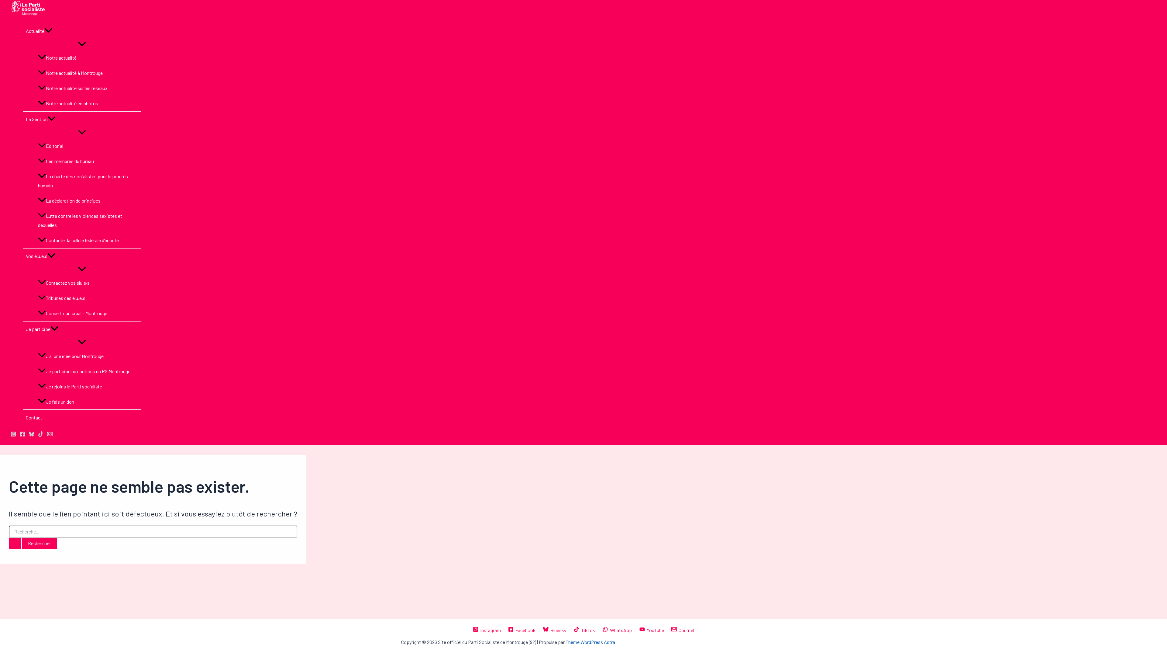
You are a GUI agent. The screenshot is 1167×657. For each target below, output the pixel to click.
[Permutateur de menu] (82, 44)
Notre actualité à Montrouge (74, 73)
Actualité (35, 31)
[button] (48, 31)
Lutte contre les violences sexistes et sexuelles (80, 220)
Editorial (54, 146)
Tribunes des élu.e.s (65, 298)
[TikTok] (40, 435)
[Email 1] (50, 435)
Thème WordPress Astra (590, 642)
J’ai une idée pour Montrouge (75, 356)
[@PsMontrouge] (13, 435)
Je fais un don (60, 402)
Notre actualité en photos (72, 103)
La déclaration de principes (73, 200)
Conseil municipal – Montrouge (76, 313)
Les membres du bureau (70, 161)
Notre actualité (61, 58)
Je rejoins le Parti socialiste (74, 386)
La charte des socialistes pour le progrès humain (83, 180)
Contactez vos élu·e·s (68, 283)
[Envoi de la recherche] (15, 543)
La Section (37, 119)
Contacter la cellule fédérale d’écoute (82, 240)
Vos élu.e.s (36, 256)
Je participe (38, 329)
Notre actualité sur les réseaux (77, 88)
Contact (34, 417)
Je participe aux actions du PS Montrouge (88, 371)
